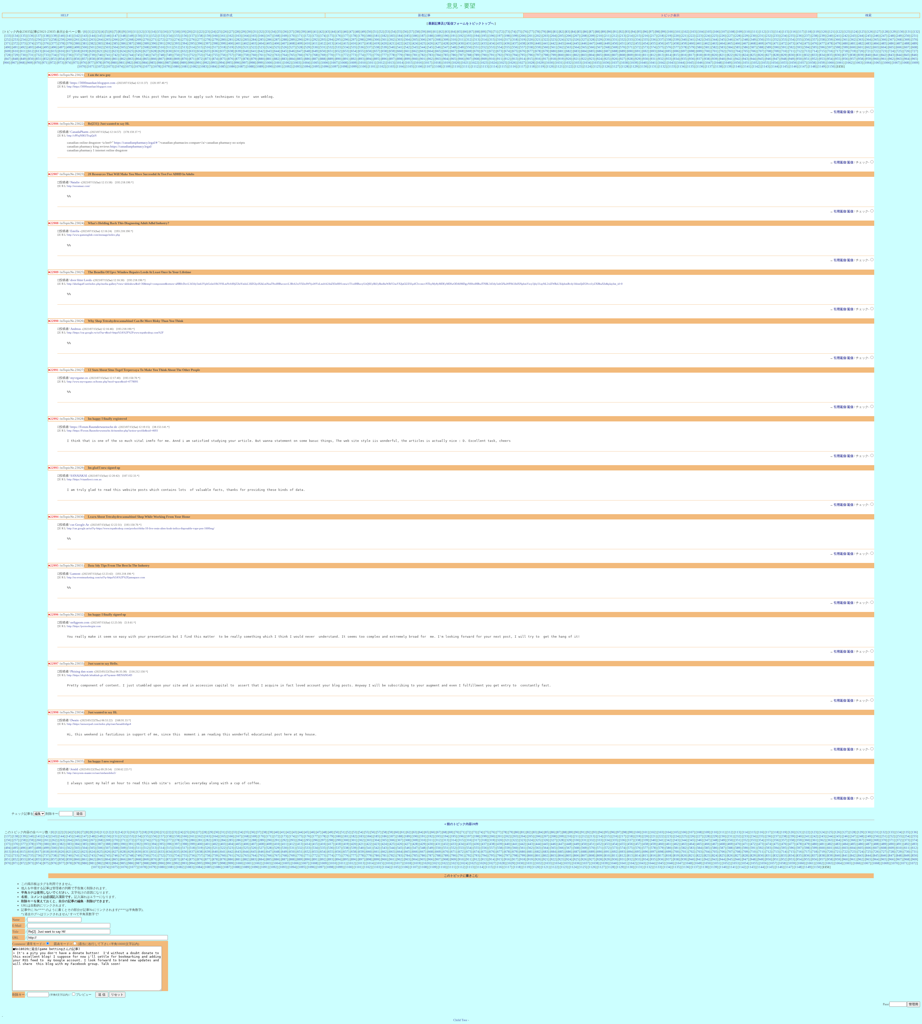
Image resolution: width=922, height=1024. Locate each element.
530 (315, 47)
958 (860, 59)
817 (691, 55)
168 (276, 35)
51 (375, 31)
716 (829, 51)
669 (468, 51)
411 (315, 43)
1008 (343, 62)
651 (330, 51)
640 (246, 51)
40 (309, 31)
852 (46, 59)
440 (537, 43)
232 (768, 35)
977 (91, 62)
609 (7, 51)
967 (14, 62)
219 (668, 35)
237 (806, 35)
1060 (830, 62)
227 (730, 35)
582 (714, 47)
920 (568, 59)
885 (299, 59)
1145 (784, 66)
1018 (437, 62)
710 (783, 51)
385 (115, 43)
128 (885, 31)
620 (92, 51)
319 (522, 39)
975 (75, 62)
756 (222, 55)
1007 (334, 62)
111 (754, 31)
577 (676, 47)
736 (69, 55)
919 (561, 59)
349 (753, 39)
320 (530, 39)
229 (745, 35)
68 (477, 31)
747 (153, 55)
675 (514, 51)
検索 (868, 15)
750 (176, 55)
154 (169, 35)
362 (852, 39)
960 (876, 59)
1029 (540, 62)
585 (737, 47)
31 (255, 31)
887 (315, 59)
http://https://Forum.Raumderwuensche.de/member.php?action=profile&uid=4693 (112, 430)
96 (645, 31)
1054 (774, 62)
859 (100, 59)
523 (261, 47)
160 (215, 35)
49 (363, 31)
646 (292, 51)
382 (92, 43)
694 (660, 51)
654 (353, 51)
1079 (166, 66)
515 (199, 47)
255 (30, 39)
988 (175, 62)
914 (522, 59)
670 (476, 51)
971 (45, 62)
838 (852, 55)
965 (914, 59)
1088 (250, 66)
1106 (419, 66)
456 (660, 43)
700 (707, 51)
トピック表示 (670, 15)
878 (246, 59)
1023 (484, 62)
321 (537, 39)
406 (276, 43)
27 (231, 31)
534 (345, 47)
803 (584, 55)
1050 (737, 62)
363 (860, 39)
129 (893, 31)
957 (852, 59)
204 (553, 35)
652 (338, 51)
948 (783, 59)
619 (84, 51)
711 (791, 51)
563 (568, 47)
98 (657, 31)
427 (438, 43)
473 (791, 43)
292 (315, 39)
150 (138, 35)
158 (199, 35)
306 (422, 39)
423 (407, 43)
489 (914, 43)
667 (453, 51)
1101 (372, 66)
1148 (812, 66)
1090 (269, 66)
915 (530, 59)
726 (906, 51)
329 (599, 39)
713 (806, 51)
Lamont (75, 573)
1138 (718, 66)
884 (292, 59)
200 (522, 35)
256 (38, 39)
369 (906, 39)
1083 (203, 66)
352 (776, 39)
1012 (381, 62)
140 (61, 35)
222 (691, 35)
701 (714, 51)
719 (852, 51)
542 (407, 47)
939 (714, 59)
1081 (185, 66)
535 (353, 47)
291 (307, 39)
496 (53, 47)
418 (368, 43)
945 (760, 59)
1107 (428, 66)
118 (808, 31)
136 (30, 35)
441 (545, 43)
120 (823, 31)
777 (384, 55)
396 (199, 43)
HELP (64, 15)
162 (230, 35)
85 (579, 31)
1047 (708, 62)
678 (537, 51)
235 (791, 35)
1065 (877, 62)
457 (668, 43)
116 (793, 31)
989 (183, 62)
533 (338, 47)
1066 (886, 62)
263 (92, 39)
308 (438, 39)
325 (568, 39)
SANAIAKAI (78, 475)
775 (368, 55)
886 (307, 59)
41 (315, 31)
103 (693, 31)
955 (837, 59)
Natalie (75, 182)
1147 (803, 66)
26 (225, 31)
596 (822, 47)
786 (453, 55)
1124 (587, 66)
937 (699, 59)
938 (707, 59)
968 (21, 62)
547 (445, 47)
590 (776, 47)
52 (381, 31)
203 (545, 35)
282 (238, 39)
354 (791, 39)
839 (860, 55)
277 (199, 39)
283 (246, 39)
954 (829, 59)
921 (576, 59)
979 (106, 62)
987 (167, 62)
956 (845, 59)
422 (399, 43)
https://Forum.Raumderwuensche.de (93, 427)
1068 (905, 62)
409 (299, 43)
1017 (428, 62)
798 (545, 55)
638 (230, 51)
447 (591, 43)
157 (192, 35)
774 (361, 55)
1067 (896, 62)
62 (441, 31)
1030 (549, 62)
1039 (634, 62)
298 (361, 39)
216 (645, 35)
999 (260, 62)
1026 (512, 62)
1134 (681, 66)
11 (135, 31)
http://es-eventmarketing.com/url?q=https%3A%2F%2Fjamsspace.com (106, 577)
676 (522, 51)
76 (525, 31)
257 (46, 39)
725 (899, 51)
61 (435, 31)
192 (461, 35)
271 (153, 39)
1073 (110, 66)
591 (783, 47)
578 (683, 47)
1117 (522, 66)
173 (315, 35)
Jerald (74, 769)
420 (384, 43)
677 (530, 51)
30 (249, 31)
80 (549, 31)
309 (445, 39)
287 (276, 39)
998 (252, 62)
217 (653, 35)
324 (561, 39)
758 (238, 55)
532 (330, 47)
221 (683, 35)
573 (645, 47)
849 (23, 59)
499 (76, 47)
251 (914, 35)
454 (645, 43)
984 (144, 62)
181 (376, 35)
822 (730, 55)
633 (192, 51)
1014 (399, 62)
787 (461, 55)
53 (387, 31)
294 (330, 39)
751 (184, 55)
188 (430, 35)
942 (737, 59)
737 (76, 55)
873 (207, 59)
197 (499, 35)
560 (545, 47)
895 (376, 59)
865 (146, 59)
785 (445, 55)
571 (630, 47)
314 (484, 39)
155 (176, 35)
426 (430, 43)
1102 (381, 66)
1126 (606, 66)
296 (345, 39)
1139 (728, 66)
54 (393, 31)
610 (15, 51)
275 (184, 39)
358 (822, 39)
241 (837, 35)
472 (783, 43)
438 (522, 43)
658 (384, 51)
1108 (437, 66)
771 (338, 55)
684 (584, 51)
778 (391, 55)
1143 (765, 66)
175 (330, 35)
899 (407, 59)
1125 (597, 66)
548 (453, 47)
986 (160, 62)
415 (345, 43)
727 (914, 51)
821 (722, 55)
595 (814, 47)
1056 (793, 62)
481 (852, 43)
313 (476, 39)
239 (822, 35)
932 (660, 59)
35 (279, 31)
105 (708, 31)
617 (69, 51)
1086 (231, 66)
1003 (296, 62)
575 (660, 47)
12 (141, 31)
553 (491, 47)
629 (161, 51)
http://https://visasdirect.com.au (84, 479)
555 (507, 47)
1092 (288, 66)
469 (760, 43)
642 (261, 51)
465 (730, 43)
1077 (147, 66)
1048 (718, 62)
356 (806, 39)
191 (453, 35)
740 (100, 55)
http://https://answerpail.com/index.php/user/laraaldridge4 (99, 723)
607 (906, 47)
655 (361, 51)
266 (115, 39)
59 (423, 31)
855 (69, 59)
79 (543, 31)
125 (862, 31)
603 (876, 47)
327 (584, 39)
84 (573, 31)
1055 (783, 62)
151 (146, 35)
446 (584, 43)
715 (822, 51)
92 (621, 31)
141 (69, 35)
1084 (213, 66)
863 (130, 59)
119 (816, 31)
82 (561, 31)
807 (614, 55)
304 (407, 39)
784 (438, 55)
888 (322, 59)
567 (599, 47)
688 (614, 51)
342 (699, 39)
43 (327, 31)
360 (837, 39)
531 (322, 47)
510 (161, 47)
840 (868, 55)
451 (622, 43)
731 (30, 55)
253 (15, 39)
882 (276, 59)
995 (229, 62)
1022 (474, 62)
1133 (671, 66)
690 (630, 51)
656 (368, 51)
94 (633, 31)
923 (591, 59)
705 (745, 51)
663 (422, 51)
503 (107, 47)
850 (30, 59)
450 (614, 43)
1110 (456, 66)
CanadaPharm (79, 132)
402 (246, 43)
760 (253, 55)
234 (783, 35)
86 (585, 31)
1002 (287, 62)
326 (576, 39)
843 (891, 55)
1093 (297, 66)
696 (676, 51)
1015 (409, 62)
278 (207, 39)
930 (645, 59)
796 (530, 55)
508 (146, 47)
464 (722, 43)
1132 (662, 66)
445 (576, 43)
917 (545, 59)
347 (737, 39)
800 (561, 55)
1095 (316, 66)
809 (630, 55)
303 (399, 39)
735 (61, 55)
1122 (568, 66)
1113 (484, 66)
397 (207, 43)
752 (192, 55)
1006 (324, 62)
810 (637, 55)
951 (806, 59)
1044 (680, 62)
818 (699, 55)
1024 (493, 62)
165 (253, 35)
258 (53, 39)
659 (391, 51)
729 (15, 55)
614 (46, 51)
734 (53, 55)
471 (776, 43)
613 (38, 51)
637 (222, 51)
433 (484, 43)
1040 (643, 62)
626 (138, 51)
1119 (540, 66)
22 (201, 31)
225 (714, 35)
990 (191, 62)
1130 (643, 66)
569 (614, 47)
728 (7, 55)
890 (338, 59)
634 (199, 51)
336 (653, 39)
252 (7, 39)
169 (284, 35)
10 (129, 31)
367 (891, 39)
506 (130, 47)
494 (38, 47)
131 (908, 31)
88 (597, 31)
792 (499, 55)
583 (722, 47)
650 (322, 51)
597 (829, 47)
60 (429, 31)
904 (445, 59)
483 (868, 43)
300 (376, 39)
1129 (634, 66)
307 (430, 39)
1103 (391, 66)
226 (722, 35)
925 (607, 59)
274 (176, 39)
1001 (278, 62)
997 (244, 62)
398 (215, 43)
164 (246, 35)
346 (730, 39)
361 (845, 39)
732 (38, 55)
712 (799, 51)
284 (253, 39)
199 (514, 35)
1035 (596, 62)
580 (699, 47)
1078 (156, 66)
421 (391, 43)
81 (555, 31)
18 (177, 31)
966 (6, 62)
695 (668, 51)
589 (768, 47)
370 (914, 39)
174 (322, 35)
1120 (550, 66)
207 (576, 35)
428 (445, 43)
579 (691, 47)
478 (829, 43)
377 (53, 43)
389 (146, 43)
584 (730, 47)
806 (607, 55)
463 (714, 43)
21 (195, 31)
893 (361, 59)
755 (215, 55)
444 (568, 43)
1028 (531, 62)
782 (422, 55)
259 (61, 39)
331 (614, 39)
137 (38, 35)
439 (530, 43)
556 (514, 47)
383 (100, 43)
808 (622, 55)
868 (169, 59)
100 (670, 31)
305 (415, 39)
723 (883, 51)
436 (507, 43)
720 (860, 51)
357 (814, 39)
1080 (175, 66)
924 (599, 59)
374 (30, 43)
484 (876, 43)
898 (399, 59)
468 (753, 43)
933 (668, 59)
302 (391, 39)
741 (107, 55)
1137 (709, 66)
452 (630, 43)
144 (92, 35)
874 (215, 59)
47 (351, 31)
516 (207, 47)
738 (84, 55)
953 (822, 59)
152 (153, 35)
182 (384, 35)
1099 (353, 66)
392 (169, 43)
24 (213, 31)
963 (899, 59)
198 (507, 35)
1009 (353, 62)
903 (438, 59)
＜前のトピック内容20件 (461, 824)
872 (199, 59)
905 (453, 59)
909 (484, 59)
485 (883, 43)
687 (607, 51)
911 (499, 59)
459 (683, 43)
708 (768, 51)
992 (206, 62)
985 (152, 62)
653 (345, 51)
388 (138, 43)
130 (900, 31)
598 (837, 47)
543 (415, 47)
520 (238, 47)
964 (906, 59)
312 (468, 39)
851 (38, 59)
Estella (74, 231)
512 (176, 47)
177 (345, 35)
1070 (82, 66)
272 (161, 39)
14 (153, 31)
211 (607, 35)
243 (852, 35)
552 (484, 47)
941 (730, 59)
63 (447, 31)
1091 (278, 66)
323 (553, 39)
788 (468, 55)
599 (845, 47)
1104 (400, 66)
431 (468, 43)
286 (269, 39)
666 (445, 51)
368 (899, 39)
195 (484, 35)
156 (184, 35)
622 (107, 51)
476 (814, 43)
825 (753, 55)
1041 (652, 62)
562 (561, 47)
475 (806, 43)
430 (461, 43)
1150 (831, 66)
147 (115, 35)
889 (330, 59)
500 (84, 47)
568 (607, 47)
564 (576, 47)
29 (243, 31)
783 (430, 55)
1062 (849, 62)
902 (430, 59)
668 (461, 51)
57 (411, 31)
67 (471, 31)
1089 (259, 66)
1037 (615, 62)
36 (285, 31)
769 (322, 55)
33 (267, 31)
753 (199, 55)
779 (399, 55)
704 (737, 51)
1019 (446, 62)
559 (537, 47)
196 (491, 35)
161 (222, 35)
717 (837, 51)
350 (760, 39)
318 (514, 39)
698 (691, 51)
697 (683, 51)
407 (284, 43)
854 (61, 59)
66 (465, 31)
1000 (268, 62)
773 (353, 55)
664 (430, 51)
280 (222, 39)
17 (171, 31)
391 (161, 43)
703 (730, 51)
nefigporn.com (79, 622)
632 (184, 51)
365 (876, 39)
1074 (119, 66)
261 (76, 39)
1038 (624, 62)
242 (845, 35)
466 (737, 43)
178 (353, 35)
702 (722, 51)
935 (683, 59)
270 (146, 39)
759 (246, 55)
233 (776, 35)
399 (222, 43)
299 (368, 39)
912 (507, 59)
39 (303, 31)
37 (291, 31)
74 (513, 31)
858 (92, 59)
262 (84, 39)
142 (76, 35)
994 (221, 62)
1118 (531, 66)
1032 (568, 62)
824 (745, 55)
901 (422, 59)
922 (584, 59)
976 (83, 62)
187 (422, 35)
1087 (241, 66)
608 (914, 47)
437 (514, 43)
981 (121, 62)
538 (376, 47)
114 (777, 31)
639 (238, 51)
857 (84, 59)
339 (676, 39)
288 (284, 39)
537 (368, 47)
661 (407, 51)
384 (107, 43)
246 (876, 35)
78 (537, 31)
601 (860, 47)
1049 (727, 62)
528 (299, 47)
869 (176, 59)
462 (707, 43)
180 (368, 35)
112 (762, 31)
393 (176, 43)
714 (814, 51)
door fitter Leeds (81, 280)
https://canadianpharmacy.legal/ (131, 146)
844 (899, 55)
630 (169, 51)
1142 (756, 66)
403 (253, 43)
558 (530, 47)
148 (123, 35)
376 (46, 43)
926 (614, 59)
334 (637, 39)
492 (23, 47)
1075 (128, 66)
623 (115, 51)
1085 (222, 66)
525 (276, 47)
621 (100, 51)
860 (107, 59)
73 (507, 31)
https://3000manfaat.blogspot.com (92, 83)
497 (61, 47)
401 (238, 43)
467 (745, 43)
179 (361, 35)
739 (92, 55)
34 (273, 31)
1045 (690, 62)
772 (345, 55)
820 (714, 55)
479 (837, 43)
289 (292, 39)
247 (883, 35)
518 (222, 47)
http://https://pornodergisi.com (84, 626)
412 (322, 43)
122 (839, 31)
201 (530, 35)
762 (269, 55)
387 (130, 43)
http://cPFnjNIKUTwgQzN (82, 135)
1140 (737, 66)
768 (315, 55)
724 (891, 51)
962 (891, 59)
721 (868, 51)
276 (192, 39)
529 (307, 47)
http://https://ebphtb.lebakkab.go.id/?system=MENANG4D (99, 675)
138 (46, 35)
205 (561, 35)
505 (123, 47)
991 (198, 62)
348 (745, 39)
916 (537, 59)
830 (791, 55)
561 (553, 47)
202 (537, 35)
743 (123, 55)
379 (69, 43)
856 (76, 59)
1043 (671, 62)
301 (384, 39)
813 (660, 55)
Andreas (75, 329)
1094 (306, 66)
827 (768, 55)
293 (322, 39)
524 (269, 47)
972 (52, 62)
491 (15, 47)
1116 (512, 66)
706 (753, 51)
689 (622, 51)
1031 (559, 62)
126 (870, 31)
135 (23, 35)
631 (176, 51)
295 (338, 39)
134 (15, 35)
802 (576, 55)
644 (276, 51)
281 (230, 39)
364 (868, 39)
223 (699, 35)
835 (829, 55)
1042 (662, 62)
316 (499, 39)
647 (299, 51)
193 (468, 35)
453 (637, 43)
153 (161, 35)
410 (307, 43)
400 (230, 43)
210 (599, 35)
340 (683, 39)
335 (645, 39)
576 (668, 47)
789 (476, 55)
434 (491, 43)
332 (622, 39)
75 (519, 31)
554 (499, 47)
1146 (793, 66)
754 (207, 55)
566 (591, 47)
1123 (578, 66)
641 (253, 51)
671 (484, 51)
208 (584, 35)
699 (699, 51)
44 (333, 31)
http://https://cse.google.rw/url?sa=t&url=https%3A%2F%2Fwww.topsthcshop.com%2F (115, 332)
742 (115, 55)
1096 (325, 66)
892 (353, 59)
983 (137, 62)
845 (906, 55)
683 (576, 51)
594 (806, 47)
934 (676, 59)
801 (568, 55)
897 (391, 59)
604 (883, 47)
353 (783, 39)
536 (361, 47)
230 (753, 35)
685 (591, 51)
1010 (362, 62)
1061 (840, 62)
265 (107, 39)
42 (321, 31)
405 (269, 43)
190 (445, 35)
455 (653, 43)
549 (461, 47)
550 (468, 47)
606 (899, 47)
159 (207, 35)
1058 (811, 62)
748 (161, 55)
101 (677, 31)
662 (415, 51)
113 (770, 31)
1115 (503, 66)
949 (791, 59)
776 (376, 55)
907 (468, 59)
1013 (390, 62)
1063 (858, 62)
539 (384, 47)
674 (507, 51)
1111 (465, 66)
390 (153, 43)
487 (899, 43)
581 (707, 47)
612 (30, 51)
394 (184, 43)
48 (357, 31)
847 (7, 59)
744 (130, 55)
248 (891, 35)
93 (627, 31)
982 (129, 62)
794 (514, 55)
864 (138, 59)
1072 (100, 66)
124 (854, 31)
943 (745, 59)
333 (630, 39)
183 (391, 35)
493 (30, 47)
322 (545, 39)
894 (368, 59)
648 (307, 51)
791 (491, 55)
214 (630, 35)
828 (776, 55)
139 (53, 35)
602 (868, 47)
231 (760, 35)
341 (691, 39)
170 (292, 35)
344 (714, 39)
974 (68, 62)
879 (253, 59)
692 (645, 51)
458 (676, 43)
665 (438, 51)
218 (660, 35)
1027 (521, 62)
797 (537, 55)
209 (591, 35)
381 (84, 43)
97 (651, 31)
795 (522, 55)
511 (169, 47)
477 (822, 43)
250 (906, 35)
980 (114, 62)
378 (61, 43)
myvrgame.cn (79, 378)
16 (165, 31)
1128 (625, 66)
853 (53, 59)
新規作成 (226, 15)
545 (430, 47)
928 (630, 59)
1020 (456, 62)
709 (776, 51)
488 (906, 43)
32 (261, 31)
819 (707, 55)
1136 (700, 66)
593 (799, 47)
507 (138, 47)
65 (459, 31)
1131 (653, 66)
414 (338, 43)
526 (284, 47)
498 (69, 47)
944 (753, 59)
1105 (409, 66)
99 (663, 31)
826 (760, 55)
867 (161, 59)
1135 (690, 66)
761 (261, 55)
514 (192, 47)
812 (653, 55)
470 (768, 43)
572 (637, 47)
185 (407, 35)
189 (438, 35)
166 (261, 35)
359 (829, 39)
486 (891, 43)
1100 (362, 66)
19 (183, 31)
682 (568, 51)
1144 (774, 66)
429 (453, 43)
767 (307, 55)
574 (653, 47)
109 (739, 31)
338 (668, 39)
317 (507, 39)
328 (591, 39)
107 (724, 31)
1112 (475, 66)
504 (115, 47)
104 (701, 31)
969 (29, 62)
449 (607, 43)
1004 (306, 62)
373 (23, 43)
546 (438, 47)
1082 (194, 66)
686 (599, 51)
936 (691, 59)
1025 (502, 62)
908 (476, 59)
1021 (465, 62)
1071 (91, 66)
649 (315, 51)
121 (831, 31)
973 (60, 62)
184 (399, 35)
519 (230, 47)
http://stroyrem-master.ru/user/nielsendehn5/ (91, 772)
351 (768, 39)
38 (297, 31)
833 (814, 55)
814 (668, 55)
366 (883, 39)
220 (676, 35)
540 (391, 47)
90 (609, 31)
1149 (821, 66)
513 (184, 47)
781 (415, 55)
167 (269, 35)
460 (691, 43)
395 (192, 43)
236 (799, 35)
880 (261, 59)
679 (545, 51)
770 (330, 55)
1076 (138, 66)
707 (760, 51)
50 (369, 31)
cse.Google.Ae (79, 524)
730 (23, 55)
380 (76, 43)
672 (491, 51)
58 (417, 31)
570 (622, 47)
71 (495, 31)
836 (837, 55)
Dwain (74, 720)
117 (800, 31)
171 (299, 35)
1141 (746, 66)
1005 (315, 62)
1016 (418, 62)
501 (92, 47)
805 (599, 55)
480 (845, 43)
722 (876, 51)
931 (653, 59)
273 (169, 39)
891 (345, 59)
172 (307, 35)
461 (699, 43)
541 (399, 47)
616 (61, 51)
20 (189, 31)
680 (553, 51)
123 (846, 31)
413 (330, 43)
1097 (334, 66)
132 (916, 31)
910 (491, 59)
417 (361, 43)
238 (814, 35)
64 (453, 31)
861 (115, 59)
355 (799, 39)
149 (130, 35)
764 (284, 55)
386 (123, 43)
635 (207, 51)
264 (100, 39)
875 (222, 59)
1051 (746, 62)
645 (284, 51)
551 (476, 47)
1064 (868, 62)
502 (100, 47)
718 (845, 51)
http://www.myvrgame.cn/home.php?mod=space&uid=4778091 (102, 381)
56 (405, 31)
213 (622, 35)
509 (153, 47)
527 (292, 47)
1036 (605, 62)
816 (683, 55)
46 (345, 31)
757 (230, 55)
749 (169, 55)
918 (553, 59)
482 (860, 43)
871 (192, 59)
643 (269, 51)
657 (376, 51)
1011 (371, 62)
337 (660, 39)
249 (899, 35)
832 (806, 55)
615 (53, 51)
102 (685, 31)
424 (415, 43)
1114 (494, 66)
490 (7, 47)
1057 (802, 62)
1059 (821, 62)
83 (567, 31)
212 (614, 35)
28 (237, 31)
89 (603, 31)
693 (653, 51)
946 (768, 59)
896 (384, 59)
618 (76, 51)
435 (499, 43)
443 (561, 43)
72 (501, 31)
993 (214, 62)
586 (745, 47)
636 (215, 51)
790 (484, 55)
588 (760, 47)
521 (246, 47)
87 (591, 31)
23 (207, 31)
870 (184, 59)
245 (868, 35)
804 (591, 55)
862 (123, 59)
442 (553, 43)
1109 (447, 66)
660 (399, 51)
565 (584, 47)
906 (461, 59)
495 (46, 47)
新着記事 (424, 15)
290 (299, 39)
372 (15, 43)
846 (914, 55)
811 (645, 55)
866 (153, 59)
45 (339, 31)
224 (707, 35)
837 (845, 55)
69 (483, 31)
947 (776, 59)
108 (731, 31)
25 (219, 31)
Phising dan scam (81, 671)
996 (237, 62)
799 (553, 55)
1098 (344, 66)
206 (568, 35)
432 (476, 43)
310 (453, 39)
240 (829, 35)
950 (799, 59)
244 (860, 35)
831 (799, 55)
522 (253, 47)
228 (737, 35)
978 (98, 62)
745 (138, 55)
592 (791, 47)
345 (722, 39)
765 (292, 55)
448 (599, 43)
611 (23, 51)
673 (499, 51)
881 (269, 59)
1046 (699, 62)
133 (7, 35)
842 (883, 55)
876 (230, 59)
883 (284, 59)
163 (238, 35)
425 (422, 43)
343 (707, 39)
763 (276, 55)
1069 (914, 62)
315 (491, 39)
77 (531, 31)
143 (84, 35)
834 (822, 55)
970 (37, 62)
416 (353, 43)
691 (637, 51)
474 (799, 43)
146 (107, 35)
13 (147, 31)
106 (716, 31)
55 (399, 31)
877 (238, 59)
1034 (587, 62)
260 (69, 39)
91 (615, 31)
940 (722, 59)
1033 (577, 62)
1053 (765, 62)
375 (38, 43)
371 (7, 43)
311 (461, 39)
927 (622, 59)
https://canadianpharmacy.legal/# (136, 142)
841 (876, 55)
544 (422, 47)
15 (159, 31)
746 (146, 55)
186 (415, 35)
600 (852, 47)
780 (407, 55)
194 (476, 35)
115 (785, 31)
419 (376, 43)
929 (637, 59)
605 (891, 47)
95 (639, 31)
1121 (559, 66)
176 (338, 35)
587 (753, 47)
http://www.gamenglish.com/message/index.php (93, 234)
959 (868, 59)
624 (123, 51)
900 (415, 59)
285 (261, 39)
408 (292, 43)
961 (883, 59)
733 (46, 55)
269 (138, 39)
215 (637, 35)
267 (123, 39)
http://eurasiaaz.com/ (78, 186)
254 (23, 39)
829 (783, 55)
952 (814, 59)
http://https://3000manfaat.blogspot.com (89, 86)
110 (747, 31)
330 (607, 39)
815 (676, 55)
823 (737, 55)
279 (215, 39)
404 (261, 43)
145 (100, 35)
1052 (755, 62)
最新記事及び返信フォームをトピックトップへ (461, 23)
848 (15, 59)
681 (561, 51)
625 (130, 51)
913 (514, 59)
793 (507, 55)
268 (130, 39)
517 (215, 47)
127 (877, 31)
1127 (615, 66)
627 (146, 51)
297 (353, 39)
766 (299, 55)
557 (522, 47)
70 (489, 31)
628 (153, 51)
